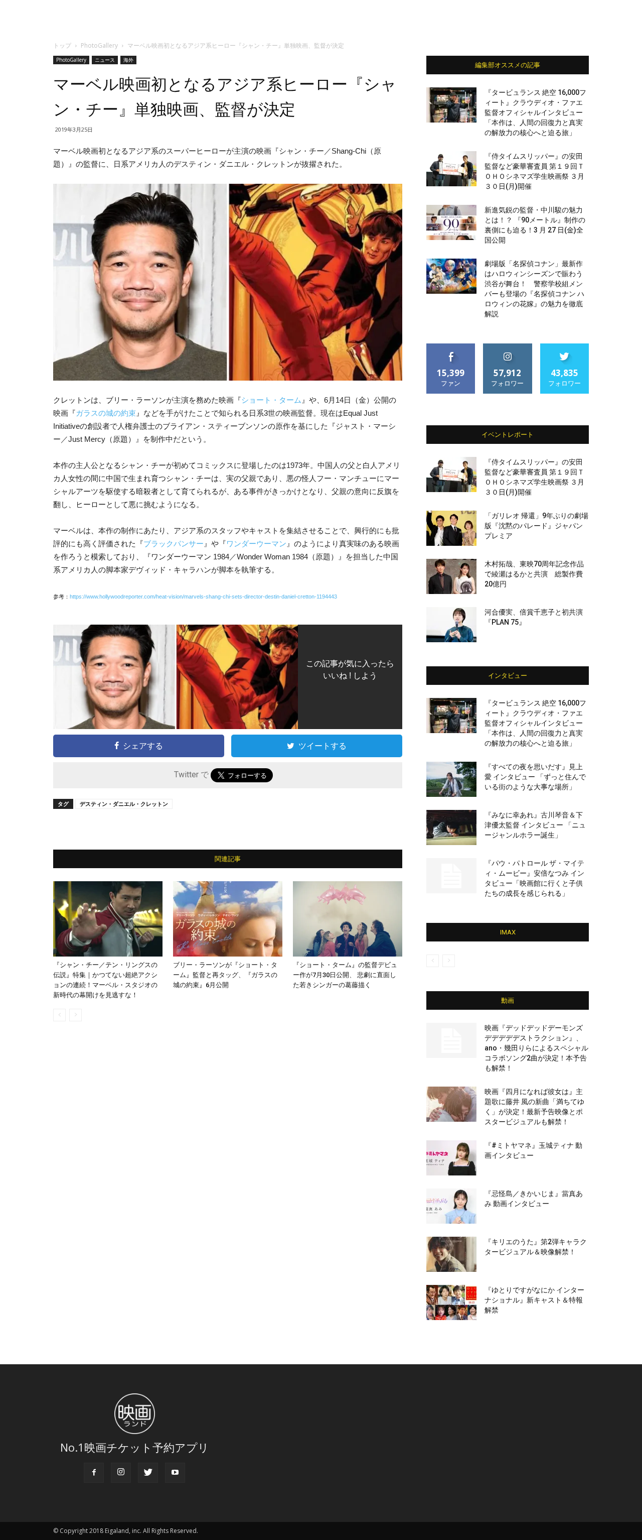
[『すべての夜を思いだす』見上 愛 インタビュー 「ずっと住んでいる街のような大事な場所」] (451, 779)
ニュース (105, 59)
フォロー (508, 347)
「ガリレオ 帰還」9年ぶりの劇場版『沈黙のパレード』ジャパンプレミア (536, 526)
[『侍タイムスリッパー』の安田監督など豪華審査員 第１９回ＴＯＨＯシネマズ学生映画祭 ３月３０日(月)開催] (451, 168)
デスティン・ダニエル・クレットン (124, 803)
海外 (128, 59)
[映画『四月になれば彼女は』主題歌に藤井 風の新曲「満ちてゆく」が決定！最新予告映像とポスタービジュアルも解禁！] (451, 1104)
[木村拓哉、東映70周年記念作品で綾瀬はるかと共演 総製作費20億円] (451, 576)
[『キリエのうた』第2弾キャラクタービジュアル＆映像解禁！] (451, 1254)
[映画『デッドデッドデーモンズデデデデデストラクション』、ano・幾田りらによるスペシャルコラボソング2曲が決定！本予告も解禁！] (451, 1040)
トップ (62, 45)
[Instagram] (121, 1473)
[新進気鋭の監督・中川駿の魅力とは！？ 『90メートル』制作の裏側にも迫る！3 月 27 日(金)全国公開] (451, 222)
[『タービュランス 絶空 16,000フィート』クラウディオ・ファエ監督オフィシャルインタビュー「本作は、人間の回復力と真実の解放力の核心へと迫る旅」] (451, 105)
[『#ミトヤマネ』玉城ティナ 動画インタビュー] (451, 1157)
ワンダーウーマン (256, 543)
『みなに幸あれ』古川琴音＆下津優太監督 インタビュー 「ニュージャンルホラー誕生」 (535, 825)
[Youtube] (175, 1473)
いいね (451, 347)
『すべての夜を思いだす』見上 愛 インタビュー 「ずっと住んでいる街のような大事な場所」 (535, 777)
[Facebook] (94, 1473)
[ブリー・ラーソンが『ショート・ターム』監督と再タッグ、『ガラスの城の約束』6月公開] (227, 919)
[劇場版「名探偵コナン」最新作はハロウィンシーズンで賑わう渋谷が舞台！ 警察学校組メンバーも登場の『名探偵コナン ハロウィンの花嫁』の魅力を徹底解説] (451, 276)
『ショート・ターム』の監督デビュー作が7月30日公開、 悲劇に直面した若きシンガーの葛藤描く (345, 975)
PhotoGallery (99, 45)
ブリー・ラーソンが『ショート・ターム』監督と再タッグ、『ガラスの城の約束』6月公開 (225, 975)
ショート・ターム (271, 400)
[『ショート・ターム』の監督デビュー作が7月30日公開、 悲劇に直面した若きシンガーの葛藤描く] (347, 919)
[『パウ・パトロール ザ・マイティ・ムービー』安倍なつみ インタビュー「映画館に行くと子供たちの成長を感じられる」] (451, 875)
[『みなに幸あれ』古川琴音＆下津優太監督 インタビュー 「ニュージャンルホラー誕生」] (451, 827)
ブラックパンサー (173, 543)
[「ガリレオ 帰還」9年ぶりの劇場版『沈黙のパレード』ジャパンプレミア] (451, 528)
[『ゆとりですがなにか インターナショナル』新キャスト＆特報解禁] (451, 1302)
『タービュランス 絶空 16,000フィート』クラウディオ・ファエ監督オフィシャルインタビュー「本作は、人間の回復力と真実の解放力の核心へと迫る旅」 (535, 112)
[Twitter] (148, 1473)
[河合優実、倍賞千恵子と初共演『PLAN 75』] (451, 624)
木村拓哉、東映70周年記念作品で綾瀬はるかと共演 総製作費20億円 (534, 574)
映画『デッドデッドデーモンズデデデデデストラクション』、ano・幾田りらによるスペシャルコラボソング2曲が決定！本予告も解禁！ (536, 1048)
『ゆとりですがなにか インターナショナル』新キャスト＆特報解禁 (534, 1300)
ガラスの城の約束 (106, 413)
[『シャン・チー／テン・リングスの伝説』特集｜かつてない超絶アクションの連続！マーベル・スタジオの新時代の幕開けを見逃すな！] (108, 919)
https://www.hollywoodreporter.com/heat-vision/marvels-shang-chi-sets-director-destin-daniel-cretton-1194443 (203, 597)
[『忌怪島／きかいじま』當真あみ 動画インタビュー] (451, 1206)
